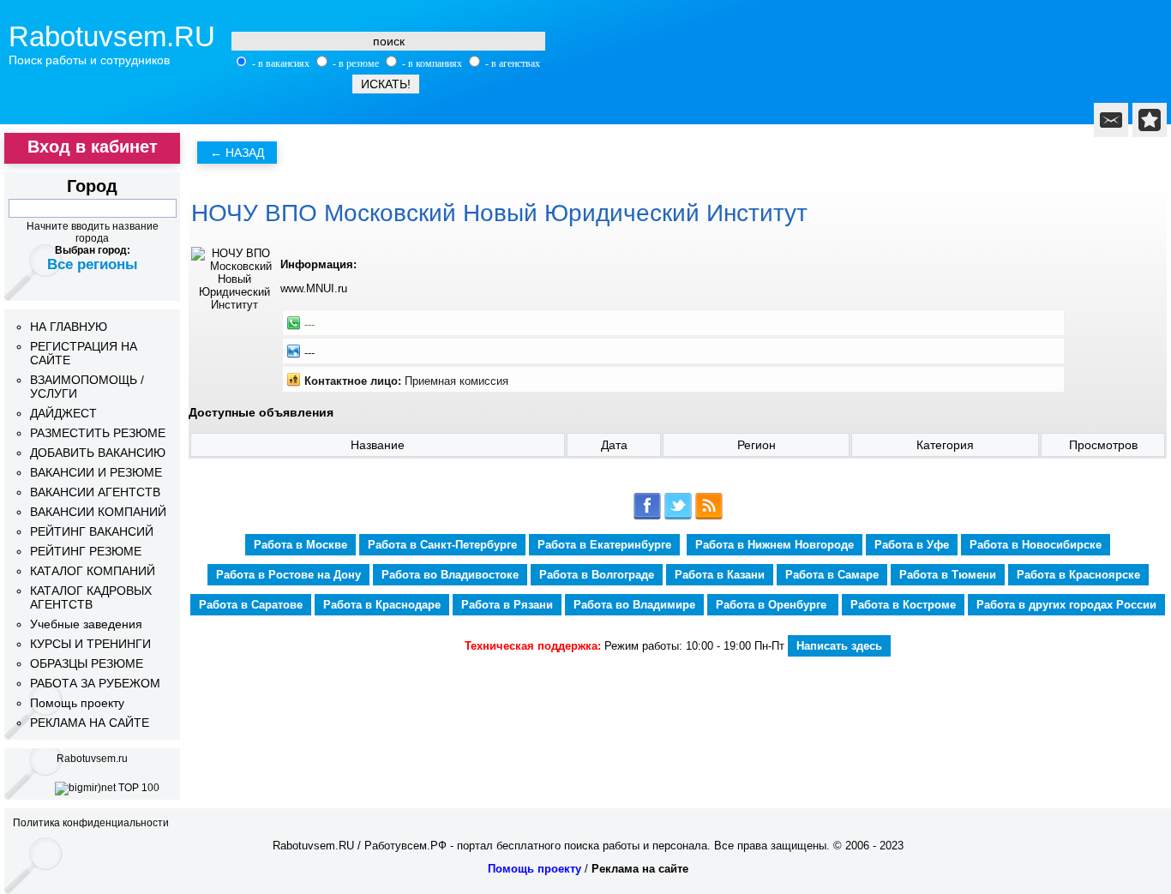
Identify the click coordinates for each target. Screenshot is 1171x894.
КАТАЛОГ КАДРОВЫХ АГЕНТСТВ (91, 597)
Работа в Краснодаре (382, 604)
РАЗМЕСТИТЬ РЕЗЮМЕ (97, 433)
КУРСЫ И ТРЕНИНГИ (90, 644)
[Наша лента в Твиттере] (678, 516)
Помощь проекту (77, 703)
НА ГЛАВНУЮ (68, 326)
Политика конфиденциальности (91, 823)
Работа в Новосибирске (1036, 544)
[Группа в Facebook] (647, 516)
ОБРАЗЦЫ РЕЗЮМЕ (86, 663)
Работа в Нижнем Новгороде (774, 544)
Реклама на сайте (640, 868)
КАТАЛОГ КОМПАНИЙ (92, 571)
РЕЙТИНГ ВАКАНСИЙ (91, 531)
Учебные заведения (86, 624)
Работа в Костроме (903, 604)
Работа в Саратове (251, 604)
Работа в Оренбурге (773, 604)
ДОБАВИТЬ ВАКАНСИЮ (97, 452)
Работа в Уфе (911, 544)
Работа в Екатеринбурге (604, 544)
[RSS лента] (709, 516)
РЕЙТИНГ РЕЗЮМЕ (85, 551)
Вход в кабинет (92, 146)
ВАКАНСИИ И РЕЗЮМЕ (96, 472)
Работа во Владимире (634, 604)
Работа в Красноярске (1078, 574)
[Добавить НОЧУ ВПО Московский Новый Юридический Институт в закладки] (1149, 120)
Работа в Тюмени (947, 574)
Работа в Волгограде (596, 574)
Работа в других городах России (1066, 604)
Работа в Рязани (507, 604)
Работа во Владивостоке (450, 574)
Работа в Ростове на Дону (288, 574)
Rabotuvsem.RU (112, 36)
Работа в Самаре (832, 574)
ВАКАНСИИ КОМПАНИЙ (98, 512)
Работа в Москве (300, 544)
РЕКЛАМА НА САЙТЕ (89, 722)
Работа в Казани (720, 574)
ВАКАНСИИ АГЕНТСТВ (95, 492)
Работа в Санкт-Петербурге (442, 544)
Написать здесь (839, 645)
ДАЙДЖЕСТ (63, 413)
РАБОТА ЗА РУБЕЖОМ (95, 683)
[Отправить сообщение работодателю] (1111, 120)
